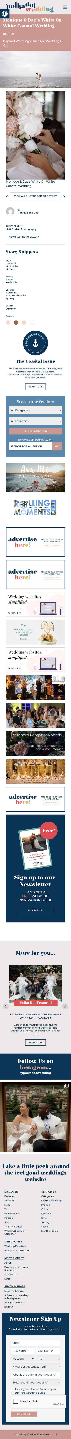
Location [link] (46, 1213)
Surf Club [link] (11, 282)
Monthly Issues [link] (49, 1231)
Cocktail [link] (11, 263)
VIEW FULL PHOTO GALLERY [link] (24, 237)
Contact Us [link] (10, 1274)
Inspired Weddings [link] (17, 41)
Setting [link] (45, 1222)
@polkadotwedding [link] (35, 1073)
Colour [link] (45, 1209)
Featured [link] (9, 1196)
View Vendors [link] (35, 431)
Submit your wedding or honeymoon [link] (16, 1297)
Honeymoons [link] (11, 1213)
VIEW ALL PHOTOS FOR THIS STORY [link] (35, 196)
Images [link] (45, 1205)
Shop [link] (7, 1222)
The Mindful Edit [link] (13, 1226)
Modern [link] (10, 269)
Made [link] (7, 1205)
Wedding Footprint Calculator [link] (14, 1232)
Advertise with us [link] (14, 1302)
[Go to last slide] (6, 1006)
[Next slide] (65, 1006)
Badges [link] (8, 1307)
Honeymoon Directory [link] (16, 1250)
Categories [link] (47, 1196)
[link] (4, 13)
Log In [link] (7, 1278)
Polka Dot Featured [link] (35, 1003)
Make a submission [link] (14, 1291)
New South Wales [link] (16, 295)
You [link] (5, 45)
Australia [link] (11, 292)
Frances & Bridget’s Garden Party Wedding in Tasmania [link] (35, 1016)
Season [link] (45, 1226)
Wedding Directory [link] (15, 1246)
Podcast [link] (8, 1218)
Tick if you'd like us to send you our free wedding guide (35, 1390)
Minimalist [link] (12, 266)
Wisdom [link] (9, 1200)
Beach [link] (9, 279)
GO (57, 446)
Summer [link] (11, 308)
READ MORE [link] (35, 386)
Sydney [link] (10, 298)
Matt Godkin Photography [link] (21, 229)
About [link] (7, 1262)
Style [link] (44, 1218)
